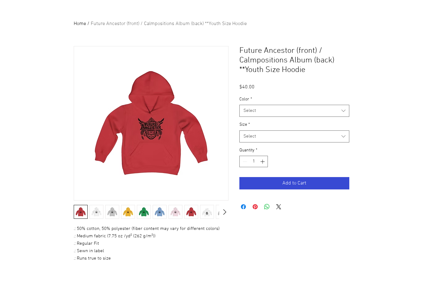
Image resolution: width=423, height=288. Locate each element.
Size (244, 124)
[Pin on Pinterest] (255, 206)
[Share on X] (278, 206)
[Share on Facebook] (243, 206)
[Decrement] (244, 161)
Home (80, 24)
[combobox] (294, 111)
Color (245, 99)
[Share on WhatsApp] (267, 206)
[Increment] (263, 161)
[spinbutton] (253, 161)
